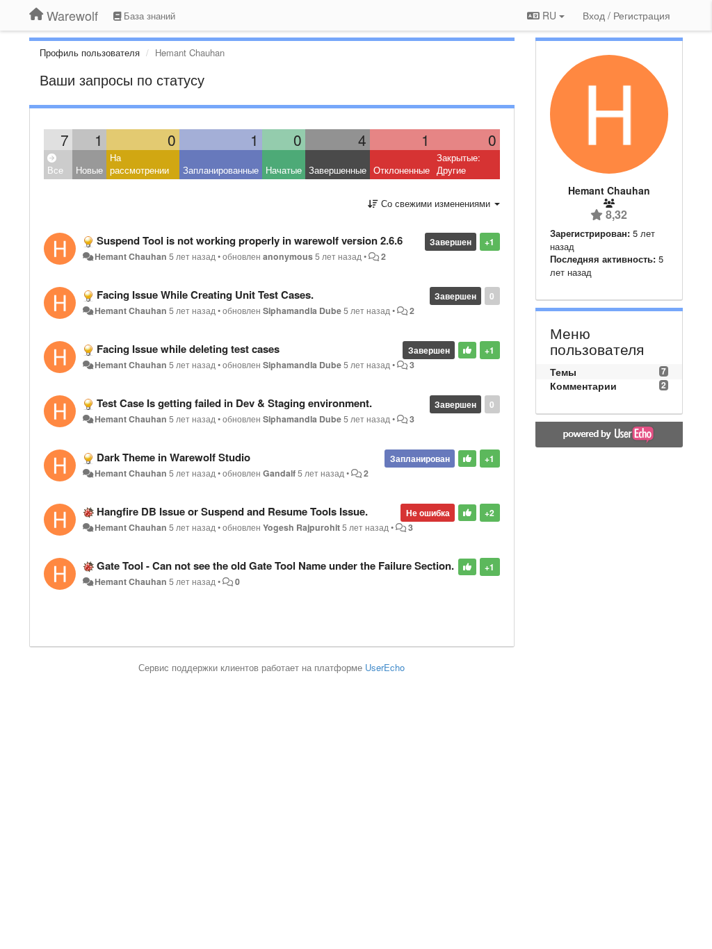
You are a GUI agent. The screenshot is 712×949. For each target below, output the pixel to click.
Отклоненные (401, 169)
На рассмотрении (139, 164)
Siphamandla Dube (302, 310)
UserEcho (385, 667)
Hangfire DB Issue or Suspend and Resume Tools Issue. (232, 511)
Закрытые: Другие (458, 164)
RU (549, 15)
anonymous (288, 256)
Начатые (284, 169)
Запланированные (221, 169)
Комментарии (583, 386)
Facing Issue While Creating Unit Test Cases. (205, 294)
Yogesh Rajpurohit (301, 527)
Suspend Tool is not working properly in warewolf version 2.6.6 (250, 240)
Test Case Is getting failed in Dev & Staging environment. (234, 403)
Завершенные (337, 169)
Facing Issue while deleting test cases (188, 348)
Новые (89, 169)
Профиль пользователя (90, 52)
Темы (563, 372)
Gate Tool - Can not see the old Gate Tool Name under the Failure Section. (275, 565)
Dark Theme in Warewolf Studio (173, 457)
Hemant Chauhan (131, 256)
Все (55, 169)
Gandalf (279, 473)
